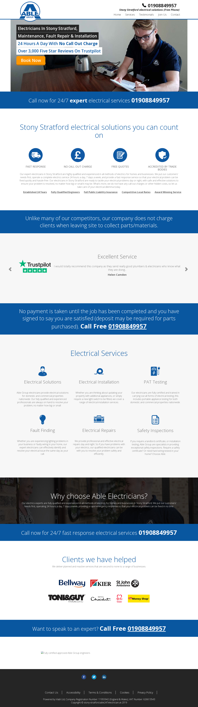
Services (130, 14)
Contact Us (51, 692)
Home (117, 14)
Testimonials (146, 14)
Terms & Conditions (100, 692)
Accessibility (73, 692)
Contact (175, 14)
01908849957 (127, 326)
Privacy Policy (145, 692)
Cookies (124, 692)
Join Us (162, 14)
